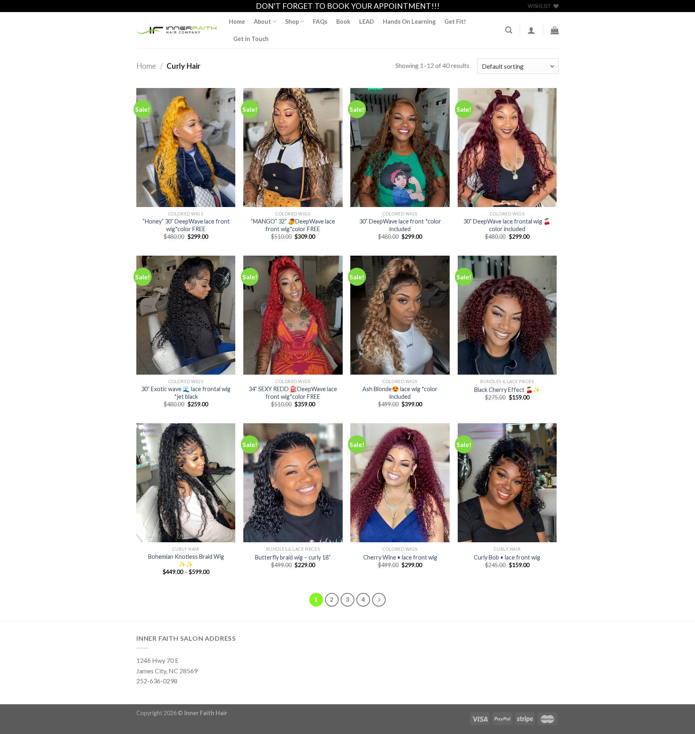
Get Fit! (455, 21)
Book (343, 21)
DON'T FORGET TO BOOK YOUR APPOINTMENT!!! (348, 5)
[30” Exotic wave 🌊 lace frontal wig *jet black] (186, 315)
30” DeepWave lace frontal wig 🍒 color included (507, 225)
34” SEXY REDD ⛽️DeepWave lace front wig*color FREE (293, 392)
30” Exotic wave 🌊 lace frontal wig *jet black (185, 392)
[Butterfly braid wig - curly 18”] (293, 482)
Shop (292, 21)
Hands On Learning (409, 21)
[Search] (508, 30)
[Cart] (555, 30)
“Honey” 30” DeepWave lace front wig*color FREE (186, 225)
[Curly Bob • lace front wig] (507, 482)
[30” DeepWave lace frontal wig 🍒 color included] (507, 147)
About (262, 21)
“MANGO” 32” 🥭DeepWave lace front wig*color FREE (293, 225)
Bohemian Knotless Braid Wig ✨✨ (186, 560)
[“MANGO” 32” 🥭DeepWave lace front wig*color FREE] (293, 147)
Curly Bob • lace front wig (507, 557)
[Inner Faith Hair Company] (176, 30)
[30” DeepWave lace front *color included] (400, 147)
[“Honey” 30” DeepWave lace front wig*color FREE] (186, 147)
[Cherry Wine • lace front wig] (400, 482)
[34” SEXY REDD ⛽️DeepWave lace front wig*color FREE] (293, 315)
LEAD (366, 21)
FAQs (320, 21)
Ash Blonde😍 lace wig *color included (400, 392)
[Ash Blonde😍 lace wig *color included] (400, 315)
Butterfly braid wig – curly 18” (293, 557)
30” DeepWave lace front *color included (400, 225)
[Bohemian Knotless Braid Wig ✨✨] (186, 482)
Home (237, 21)
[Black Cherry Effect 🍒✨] (507, 315)
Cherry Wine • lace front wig (400, 557)
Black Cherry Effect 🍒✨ (507, 389)
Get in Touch (251, 38)
